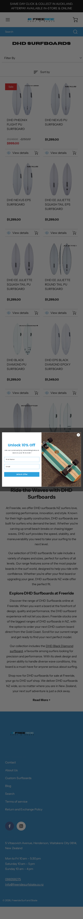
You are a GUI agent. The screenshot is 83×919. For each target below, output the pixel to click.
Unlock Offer (21, 474)
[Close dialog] (78, 435)
